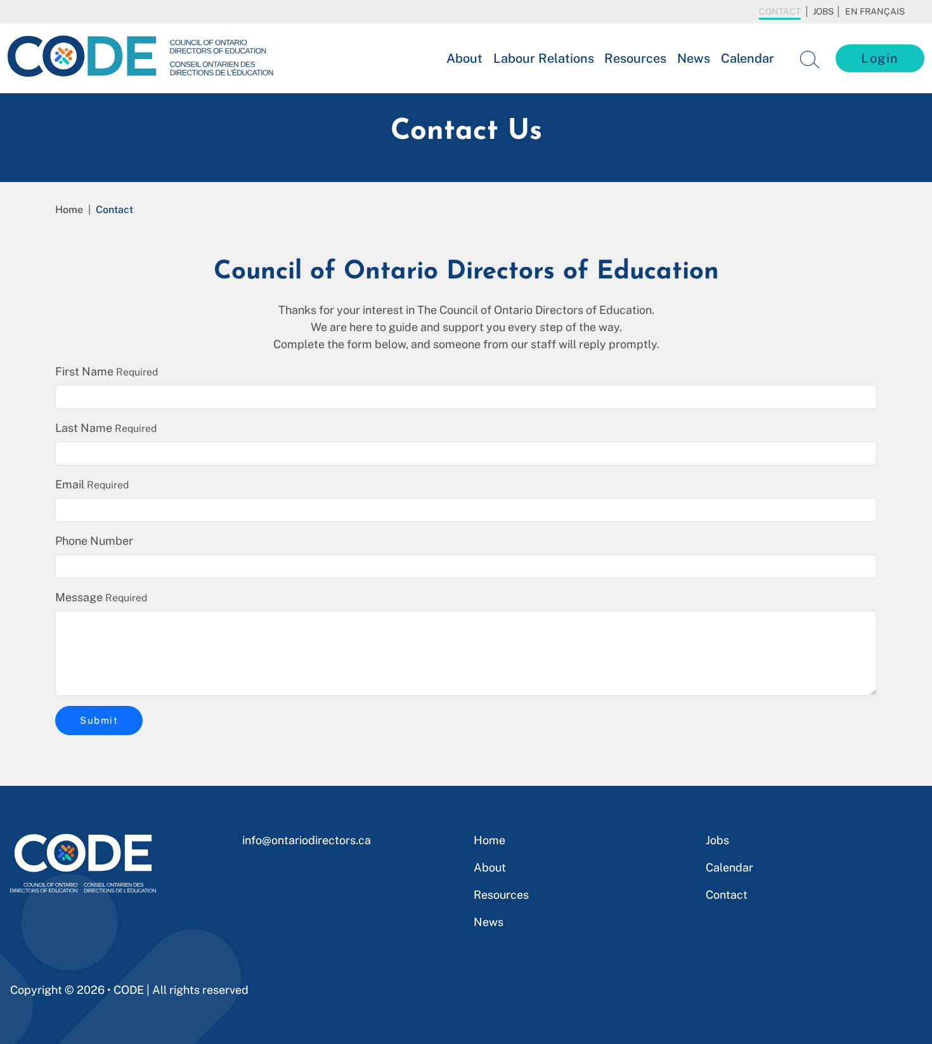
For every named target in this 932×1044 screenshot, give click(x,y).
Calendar (747, 58)
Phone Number (94, 540)
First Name (84, 371)
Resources (635, 58)
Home (69, 210)
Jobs (823, 11)
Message (79, 597)
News (693, 58)
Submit (99, 720)
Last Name (83, 427)
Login (880, 58)
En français (875, 11)
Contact (780, 11)
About (464, 58)
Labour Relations (543, 58)
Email (69, 484)
